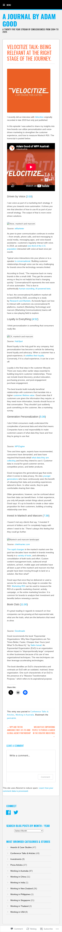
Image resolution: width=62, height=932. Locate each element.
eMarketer (19, 228)
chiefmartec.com (22, 544)
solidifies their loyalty (34, 355)
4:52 (34, 319)
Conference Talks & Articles (22, 853)
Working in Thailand (19, 906)
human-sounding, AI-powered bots (34, 288)
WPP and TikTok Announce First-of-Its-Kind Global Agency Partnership (19, 730)
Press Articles (16, 865)
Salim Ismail (36, 645)
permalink (11, 718)
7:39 (46, 515)
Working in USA (17, 912)
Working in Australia (25, 715)
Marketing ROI (18, 586)
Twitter (16, 812)
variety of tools (24, 555)
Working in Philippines (20, 894)
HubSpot (19, 341)
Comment (45, 777)
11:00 (24, 604)
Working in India (17, 882)
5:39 (42, 416)
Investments (15, 859)
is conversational (22, 261)
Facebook (8, 812)
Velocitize (39, 117)
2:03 (29, 196)
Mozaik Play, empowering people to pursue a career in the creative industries (43, 731)
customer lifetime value (23, 395)
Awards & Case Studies (21, 847)
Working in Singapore (20, 900)
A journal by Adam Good (29, 20)
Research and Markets (20, 301)
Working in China (18, 877)
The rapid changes (15, 549)
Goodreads (20, 631)
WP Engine (20, 446)
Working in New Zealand (21, 888)
